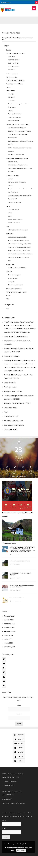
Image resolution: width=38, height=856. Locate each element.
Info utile (9, 271)
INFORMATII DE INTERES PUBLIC (18, 124)
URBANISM (11, 56)
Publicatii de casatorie (14, 114)
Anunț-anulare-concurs (12, 356)
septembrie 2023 (10, 631)
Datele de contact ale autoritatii (17, 237)
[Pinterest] (4, 677)
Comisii (10, 185)
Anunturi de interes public (16, 154)
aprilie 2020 (8, 639)
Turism (10, 216)
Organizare (11, 100)
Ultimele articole (9, 543)
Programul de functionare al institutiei (19, 247)
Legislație (11, 94)
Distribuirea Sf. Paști (11, 416)
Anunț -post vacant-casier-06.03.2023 (17, 403)
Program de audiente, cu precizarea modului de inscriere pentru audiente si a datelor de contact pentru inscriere (20, 254)
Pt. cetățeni (10, 264)
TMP (7, 299)
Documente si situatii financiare (17, 134)
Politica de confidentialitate (15, 80)
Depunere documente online (16, 53)
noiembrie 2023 (9, 624)
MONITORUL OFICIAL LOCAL (16, 292)
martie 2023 (8, 635)
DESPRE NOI (10, 90)
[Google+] (4, 668)
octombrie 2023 (9, 627)
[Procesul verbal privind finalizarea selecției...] (5, 588)
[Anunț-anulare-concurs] (5, 600)
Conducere (11, 97)
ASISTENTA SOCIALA (14, 60)
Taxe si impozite (13, 278)
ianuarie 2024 (9, 620)
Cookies (9, 50)
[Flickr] (4, 673)
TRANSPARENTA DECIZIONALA (17, 158)
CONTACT (9, 234)
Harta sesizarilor (12, 74)
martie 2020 (8, 643)
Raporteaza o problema (14, 84)
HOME (8, 87)
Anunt (6, 412)
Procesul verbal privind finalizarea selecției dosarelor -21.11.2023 (22, 586)
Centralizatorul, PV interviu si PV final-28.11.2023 (20, 574)
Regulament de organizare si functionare (20, 104)
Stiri (7, 227)
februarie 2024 (9, 616)
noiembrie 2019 (9, 647)
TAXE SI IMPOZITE (13, 63)
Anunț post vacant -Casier (13, 391)
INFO (8, 206)
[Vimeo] (4, 686)
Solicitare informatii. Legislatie (17, 128)
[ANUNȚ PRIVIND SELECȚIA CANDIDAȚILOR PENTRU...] (5, 549)
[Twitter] (4, 664)
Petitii (9, 260)
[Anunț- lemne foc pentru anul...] (5, 563)
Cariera (10, 110)
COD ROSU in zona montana (14, 425)
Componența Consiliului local (17, 182)
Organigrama (12, 107)
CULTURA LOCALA (13, 209)
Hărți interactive (11, 77)
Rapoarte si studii (13, 120)
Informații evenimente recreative (18, 230)
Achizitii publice (12, 138)
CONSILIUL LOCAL (12, 175)
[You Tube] (4, 681)
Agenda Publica (12, 162)
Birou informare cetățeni (15, 285)
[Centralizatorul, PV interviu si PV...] (5, 575)
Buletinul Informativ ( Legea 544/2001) (19, 131)
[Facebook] (4, 659)
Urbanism (11, 281)
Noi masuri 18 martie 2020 (13, 421)
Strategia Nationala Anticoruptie (17, 165)
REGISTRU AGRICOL (14, 66)
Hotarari (10, 179)
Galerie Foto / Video (14, 223)
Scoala (10, 213)
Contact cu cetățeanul (14, 275)
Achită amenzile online (13, 289)
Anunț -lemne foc (10, 383)
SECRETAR (11, 70)
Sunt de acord (21, 850)
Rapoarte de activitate (14, 202)
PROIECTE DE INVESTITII (15, 219)
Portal (8, 295)
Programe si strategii (14, 117)
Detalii (12, 850)
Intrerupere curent (10, 408)
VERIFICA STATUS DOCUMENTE (17, 268)
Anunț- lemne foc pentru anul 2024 (16, 336)
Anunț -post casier (10, 387)
